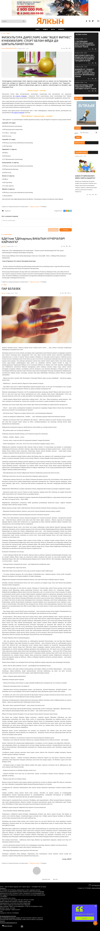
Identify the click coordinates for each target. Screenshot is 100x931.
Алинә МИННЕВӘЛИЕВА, (9, 48)
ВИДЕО (45, 29)
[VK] (89, 21)
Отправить (65, 229)
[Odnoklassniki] (86, 21)
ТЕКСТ (37, 29)
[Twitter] (92, 21)
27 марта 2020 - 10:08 (11, 293)
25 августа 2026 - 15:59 (81, 66)
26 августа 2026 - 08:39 (81, 53)
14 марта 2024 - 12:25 (80, 156)
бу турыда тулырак (19, 96)
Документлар (46, 879)
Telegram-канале (34, 206)
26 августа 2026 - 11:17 (81, 39)
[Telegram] (71, 211)
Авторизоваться (53, 230)
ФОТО (53, 29)
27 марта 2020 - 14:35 (23, 48)
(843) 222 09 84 (96, 888)
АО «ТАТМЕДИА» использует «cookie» (10, 918)
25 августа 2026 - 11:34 (81, 82)
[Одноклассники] (67, 211)
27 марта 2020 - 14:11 (11, 246)
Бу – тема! (6, 33)
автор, (4, 246)
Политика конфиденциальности (8, 922)
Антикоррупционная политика (8, 916)
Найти (78, 137)
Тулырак (84, 918)
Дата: (76, 133)
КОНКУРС (61, 29)
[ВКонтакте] (64, 211)
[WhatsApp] (69, 211)
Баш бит (55, 879)
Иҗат (5, 284)
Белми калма (7, 234)
